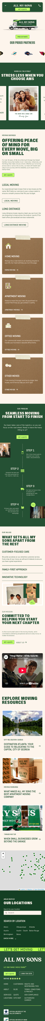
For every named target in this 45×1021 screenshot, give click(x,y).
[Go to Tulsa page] (23, 865)
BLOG (16, 988)
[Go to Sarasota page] (41, 878)
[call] (39, 5)
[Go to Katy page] (24, 875)
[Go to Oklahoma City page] (21, 866)
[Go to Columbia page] (43, 868)
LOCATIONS (8, 997)
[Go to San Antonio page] (20, 875)
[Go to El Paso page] (10, 872)
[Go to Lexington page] (38, 862)
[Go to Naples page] (42, 880)
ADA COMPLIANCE (31, 994)
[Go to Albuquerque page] (9, 867)
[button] (42, 857)
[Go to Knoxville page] (39, 865)
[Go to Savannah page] (43, 871)
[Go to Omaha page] (23, 856)
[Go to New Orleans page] (31, 874)
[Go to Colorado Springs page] (12, 861)
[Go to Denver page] (12, 859)
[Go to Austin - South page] (21, 874)
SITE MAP (17, 997)
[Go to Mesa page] (2, 869)
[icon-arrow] (39, 746)
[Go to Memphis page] (31, 866)
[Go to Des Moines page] (26, 856)
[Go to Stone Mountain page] (39, 869)
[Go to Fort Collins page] (11, 858)
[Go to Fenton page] (31, 861)
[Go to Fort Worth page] (21, 870)
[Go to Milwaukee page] (34, 853)
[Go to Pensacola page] (35, 874)
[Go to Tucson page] (4, 871)
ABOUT (6, 988)
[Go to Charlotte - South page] (43, 867)
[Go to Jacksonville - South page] (42, 874)
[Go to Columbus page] (40, 859)
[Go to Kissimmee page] (43, 877)
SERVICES (7, 994)
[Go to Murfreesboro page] (36, 865)
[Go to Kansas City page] (25, 860)
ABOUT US (20, 642)
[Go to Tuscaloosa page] (34, 870)
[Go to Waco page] (22, 872)
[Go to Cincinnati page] (38, 860)
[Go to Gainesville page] (41, 875)
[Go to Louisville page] (37, 862)
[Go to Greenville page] (41, 867)
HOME (6, 983)
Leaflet (22, 889)
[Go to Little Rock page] (28, 867)
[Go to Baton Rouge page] (30, 874)
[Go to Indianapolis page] (36, 859)
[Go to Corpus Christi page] (21, 878)
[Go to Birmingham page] (35, 869)
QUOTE (16, 994)
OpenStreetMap (39, 889)
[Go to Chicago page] (34, 855)
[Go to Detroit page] (40, 854)
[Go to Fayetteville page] (26, 865)
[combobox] (24, 913)
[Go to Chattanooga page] (38, 867)
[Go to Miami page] (44, 881)
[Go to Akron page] (42, 857)
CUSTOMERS (18, 983)
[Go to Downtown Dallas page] (22, 870)
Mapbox (30, 889)
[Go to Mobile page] (34, 874)
